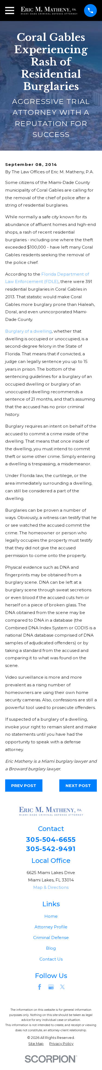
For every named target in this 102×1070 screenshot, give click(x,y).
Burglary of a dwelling (28, 331)
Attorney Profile (51, 926)
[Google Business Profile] (51, 987)
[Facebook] (39, 987)
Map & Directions (51, 887)
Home (51, 916)
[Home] (49, 10)
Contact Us (51, 959)
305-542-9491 (51, 849)
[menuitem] (36, 1044)
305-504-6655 (51, 839)
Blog (51, 948)
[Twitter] (62, 987)
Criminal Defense (51, 937)
